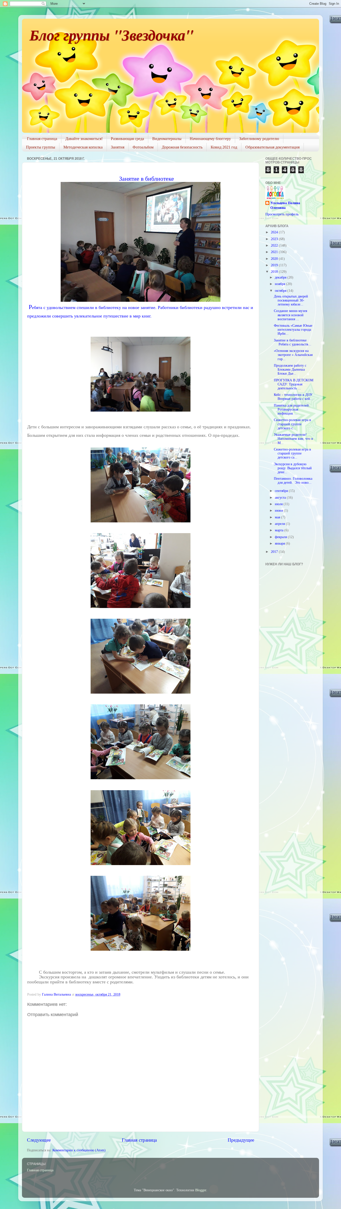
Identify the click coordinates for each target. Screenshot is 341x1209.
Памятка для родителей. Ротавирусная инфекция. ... (292, 409)
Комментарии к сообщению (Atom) (79, 1150)
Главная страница (42, 139)
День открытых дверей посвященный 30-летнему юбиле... (291, 300)
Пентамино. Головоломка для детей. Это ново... (293, 480)
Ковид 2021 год (224, 147)
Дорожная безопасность (182, 147)
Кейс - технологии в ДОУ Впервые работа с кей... (293, 397)
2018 (275, 272)
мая (278, 517)
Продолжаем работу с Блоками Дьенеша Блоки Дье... (290, 369)
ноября (280, 284)
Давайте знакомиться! (84, 139)
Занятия (117, 147)
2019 (275, 265)
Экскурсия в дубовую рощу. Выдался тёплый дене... (293, 468)
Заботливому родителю (259, 139)
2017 (275, 552)
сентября (282, 491)
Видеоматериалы (166, 139)
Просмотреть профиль (282, 214)
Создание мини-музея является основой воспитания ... (290, 315)
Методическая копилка (83, 147)
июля (279, 504)
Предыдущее (241, 1140)
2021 (275, 252)
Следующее (39, 1140)
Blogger (200, 1190)
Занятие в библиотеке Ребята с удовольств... (292, 342)
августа (281, 497)
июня (279, 510)
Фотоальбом (143, 147)
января (280, 543)
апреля (280, 524)
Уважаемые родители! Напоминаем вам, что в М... (293, 439)
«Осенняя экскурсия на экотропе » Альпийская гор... (293, 355)
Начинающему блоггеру (210, 139)
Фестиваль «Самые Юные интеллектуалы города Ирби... (293, 329)
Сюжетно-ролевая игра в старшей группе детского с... (292, 424)
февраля (281, 537)
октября (281, 291)
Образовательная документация (272, 147)
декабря (281, 277)
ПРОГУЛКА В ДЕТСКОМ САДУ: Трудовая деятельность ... (293, 384)
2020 (275, 259)
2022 (275, 245)
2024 (275, 232)
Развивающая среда (127, 139)
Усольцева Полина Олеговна (285, 205)
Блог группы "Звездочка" (111, 34)
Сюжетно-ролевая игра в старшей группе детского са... (292, 453)
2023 (275, 239)
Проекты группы (40, 147)
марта (279, 530)
